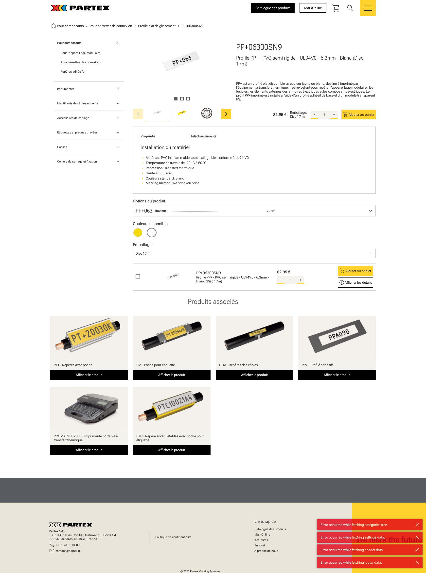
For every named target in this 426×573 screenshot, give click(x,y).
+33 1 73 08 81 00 (67, 545)
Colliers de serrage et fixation (77, 161)
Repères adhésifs (72, 71)
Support (259, 545)
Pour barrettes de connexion (80, 62)
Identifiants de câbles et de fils (78, 103)
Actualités (261, 540)
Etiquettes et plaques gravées (77, 132)
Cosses (62, 147)
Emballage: (298, 113)
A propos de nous (266, 551)
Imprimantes (65, 89)
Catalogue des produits (270, 529)
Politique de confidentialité (173, 537)
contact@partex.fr (67, 551)
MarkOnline (262, 534)
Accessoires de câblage (73, 118)
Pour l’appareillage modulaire (80, 53)
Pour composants (69, 43)
